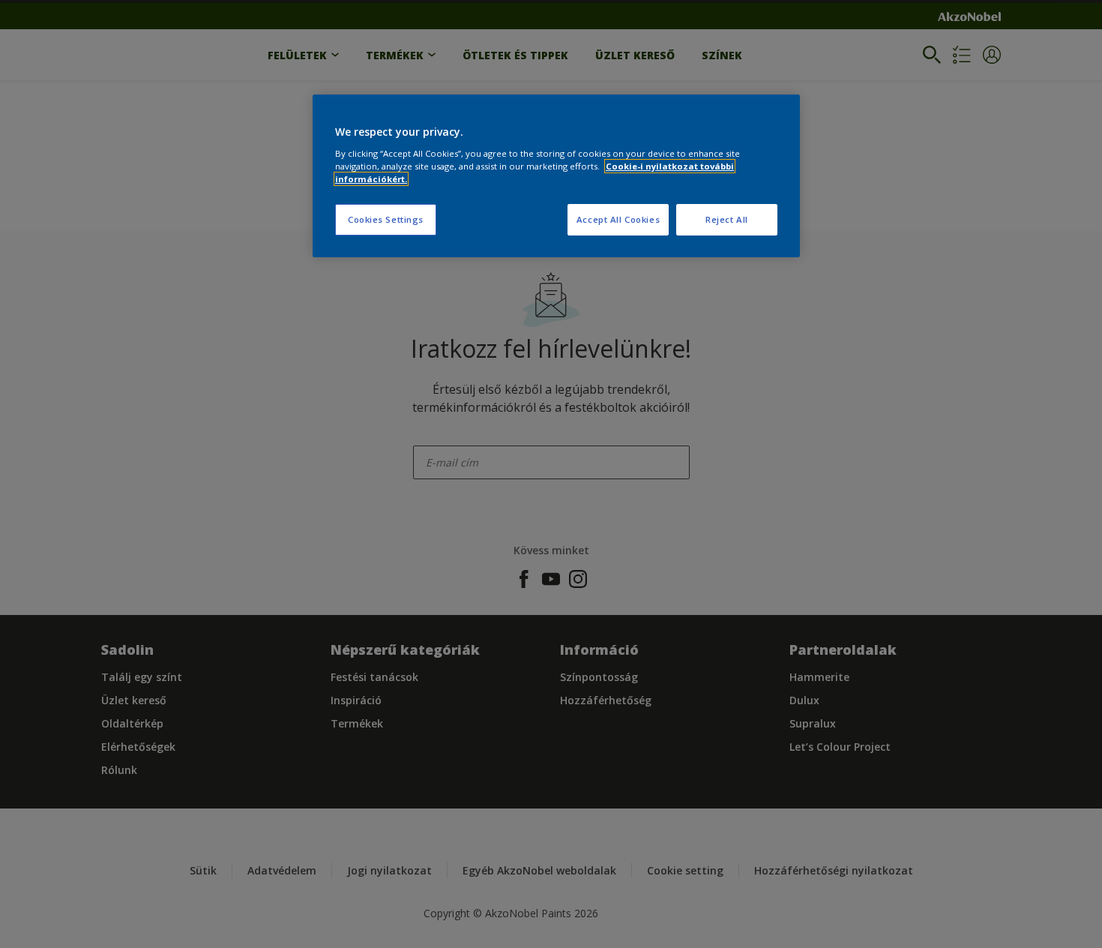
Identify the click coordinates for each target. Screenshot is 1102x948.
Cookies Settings (386, 219)
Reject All (726, 219)
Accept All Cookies (618, 219)
